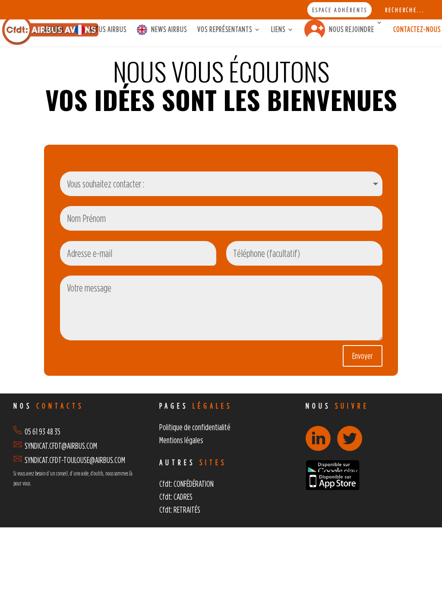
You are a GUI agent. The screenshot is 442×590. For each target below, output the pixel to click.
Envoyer (362, 355)
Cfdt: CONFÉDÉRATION (186, 483)
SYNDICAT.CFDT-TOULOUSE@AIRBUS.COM (75, 459)
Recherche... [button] (405, 10)
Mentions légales (181, 439)
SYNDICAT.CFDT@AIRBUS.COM (61, 445)
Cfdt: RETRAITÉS (179, 509)
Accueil (54, 29)
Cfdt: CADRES (176, 496)
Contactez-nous (417, 29)
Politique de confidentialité (194, 426)
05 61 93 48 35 (41, 431)
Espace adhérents (339, 10)
